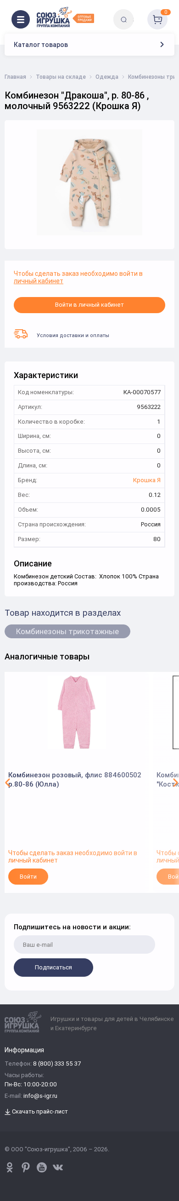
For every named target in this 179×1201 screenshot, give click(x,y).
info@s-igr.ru (40, 1096)
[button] (8, 782)
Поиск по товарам (139, 12)
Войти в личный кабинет (89, 305)
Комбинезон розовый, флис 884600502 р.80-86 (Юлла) (74, 779)
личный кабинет (38, 281)
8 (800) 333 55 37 (57, 1064)
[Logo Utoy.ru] (65, 17)
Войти (28, 876)
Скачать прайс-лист (39, 1111)
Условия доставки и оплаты (73, 335)
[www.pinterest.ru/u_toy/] (10, 1167)
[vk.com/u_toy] (58, 1167)
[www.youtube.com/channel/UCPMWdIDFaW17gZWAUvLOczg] (42, 1167)
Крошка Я (147, 480)
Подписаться (53, 967)
